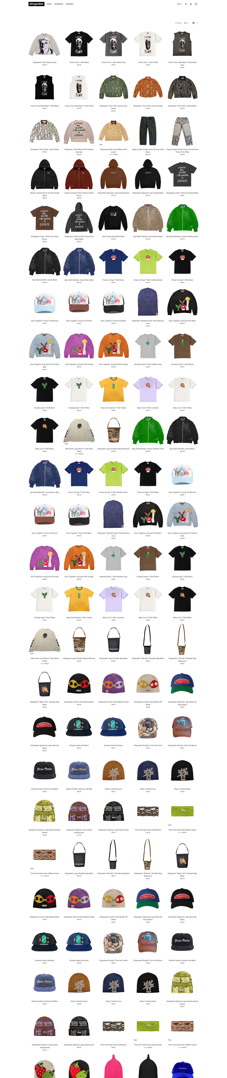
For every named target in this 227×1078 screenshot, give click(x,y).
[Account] (190, 4)
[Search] (185, 4)
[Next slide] (126, 87)
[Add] (126, 443)
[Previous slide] (100, 87)
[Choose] (57, 56)
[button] (186, 23)
